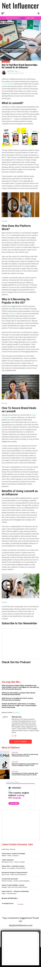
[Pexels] (4, 221)
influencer (16, 712)
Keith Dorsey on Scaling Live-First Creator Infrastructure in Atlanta (17, 699)
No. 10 (12, 119)
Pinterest (7, 235)
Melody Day (13, 71)
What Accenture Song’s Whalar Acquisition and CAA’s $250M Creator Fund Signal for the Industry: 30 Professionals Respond (20, 687)
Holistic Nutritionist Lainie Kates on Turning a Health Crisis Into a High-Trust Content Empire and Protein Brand (19, 705)
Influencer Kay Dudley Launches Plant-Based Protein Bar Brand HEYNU (18, 693)
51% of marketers (8, 84)
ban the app (13, 313)
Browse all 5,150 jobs (9, 898)
